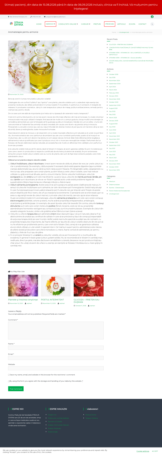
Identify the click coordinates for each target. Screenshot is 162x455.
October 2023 (113, 102)
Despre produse (114, 184)
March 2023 (113, 117)
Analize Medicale (54, 428)
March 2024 (113, 90)
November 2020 (114, 164)
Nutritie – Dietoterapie (116, 187)
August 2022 (113, 124)
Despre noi (52, 415)
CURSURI (85, 24)
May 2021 (112, 154)
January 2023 (113, 120)
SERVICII (49, 24)
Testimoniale (53, 432)
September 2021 (114, 145)
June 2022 (112, 130)
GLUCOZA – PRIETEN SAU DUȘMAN (86, 301)
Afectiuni (112, 181)
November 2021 (114, 139)
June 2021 (112, 151)
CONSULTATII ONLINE (67, 24)
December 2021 (114, 136)
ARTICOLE (121, 24)
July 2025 (112, 77)
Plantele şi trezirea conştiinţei (23, 300)
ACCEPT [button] (155, 451)
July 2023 (112, 111)
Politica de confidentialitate (58, 418)
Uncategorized (124, 32)
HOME (39, 24)
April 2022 (112, 133)
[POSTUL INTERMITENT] (56, 285)
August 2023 (113, 108)
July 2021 (112, 148)
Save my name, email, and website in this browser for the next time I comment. (42, 375)
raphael (29, 303)
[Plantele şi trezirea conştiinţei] (23, 285)
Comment (13, 320)
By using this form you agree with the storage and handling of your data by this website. (46, 381)
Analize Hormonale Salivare (58, 425)
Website (11, 364)
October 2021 (113, 142)
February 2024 (114, 93)
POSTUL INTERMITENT (52, 300)
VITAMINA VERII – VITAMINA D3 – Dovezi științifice (125, 58)
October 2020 (113, 167)
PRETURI (97, 24)
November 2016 (114, 170)
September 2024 (115, 83)
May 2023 (112, 114)
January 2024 (113, 96)
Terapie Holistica (92, 418)
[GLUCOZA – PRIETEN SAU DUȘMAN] (89, 285)
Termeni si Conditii (55, 422)
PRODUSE (109, 24)
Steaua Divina (91, 415)
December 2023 (114, 99)
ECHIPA (132, 24)
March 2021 (112, 157)
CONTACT (142, 24)
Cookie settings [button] (143, 451)
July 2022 (112, 127)
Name (11, 344)
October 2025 (113, 74)
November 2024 (114, 80)
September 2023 (114, 105)
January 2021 (113, 161)
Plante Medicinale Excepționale (119, 191)
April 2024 (112, 86)
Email (11, 354)
